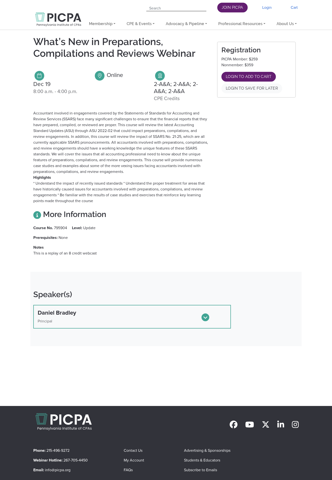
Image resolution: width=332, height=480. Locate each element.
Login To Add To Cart (248, 76)
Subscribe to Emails (200, 470)
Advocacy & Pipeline (185, 23)
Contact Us (133, 450)
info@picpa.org (57, 470)
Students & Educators (202, 460)
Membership (101, 23)
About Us (285, 23)
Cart (294, 7)
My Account (134, 460)
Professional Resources (240, 23)
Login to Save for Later (252, 88)
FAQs (128, 470)
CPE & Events (139, 23)
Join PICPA (232, 7)
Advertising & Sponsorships (207, 450)
